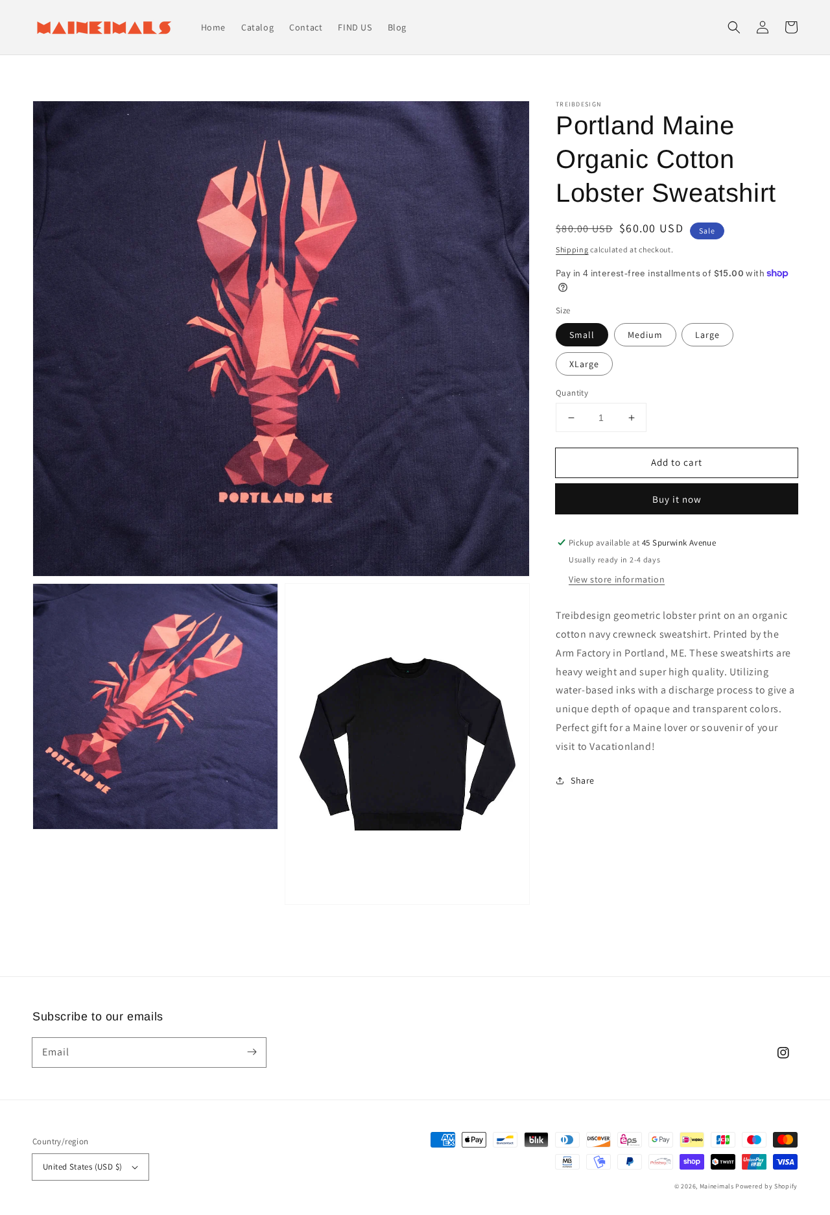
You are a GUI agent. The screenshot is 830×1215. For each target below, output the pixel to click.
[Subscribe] (251, 1052)
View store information (617, 579)
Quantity (572, 392)
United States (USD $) (82, 1166)
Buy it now (677, 499)
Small (582, 335)
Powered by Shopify (766, 1186)
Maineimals (717, 1186)
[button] (734, 27)
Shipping (572, 249)
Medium (645, 335)
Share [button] (583, 780)
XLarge (584, 364)
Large (707, 335)
